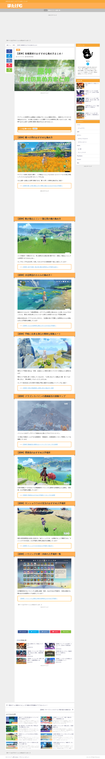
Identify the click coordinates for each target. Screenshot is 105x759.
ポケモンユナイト (82, 142)
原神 (18, 49)
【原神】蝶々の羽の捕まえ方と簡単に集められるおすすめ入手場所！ (42, 185)
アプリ (78, 124)
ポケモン (79, 135)
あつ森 (79, 149)
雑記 (78, 162)
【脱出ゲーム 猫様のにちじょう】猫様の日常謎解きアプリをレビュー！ (28, 705)
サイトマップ (9, 757)
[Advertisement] (52, 26)
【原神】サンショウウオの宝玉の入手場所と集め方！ (38, 545)
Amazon (79, 159)
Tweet (9, 56)
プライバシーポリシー (24, 757)
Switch (78, 145)
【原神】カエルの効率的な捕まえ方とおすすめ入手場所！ (39, 325)
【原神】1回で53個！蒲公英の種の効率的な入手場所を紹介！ (40, 267)
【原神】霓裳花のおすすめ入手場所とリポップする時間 (38, 495)
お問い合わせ (15, 757)
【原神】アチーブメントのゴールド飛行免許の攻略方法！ (56, 709)
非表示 (34, 128)
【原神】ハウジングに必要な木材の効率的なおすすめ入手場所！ (39, 598)
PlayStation (79, 155)
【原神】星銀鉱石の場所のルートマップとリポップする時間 (40, 444)
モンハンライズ (82, 152)
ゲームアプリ (81, 128)
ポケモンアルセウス (83, 138)
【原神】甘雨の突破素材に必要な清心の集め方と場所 (38, 388)
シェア (9, 52)
